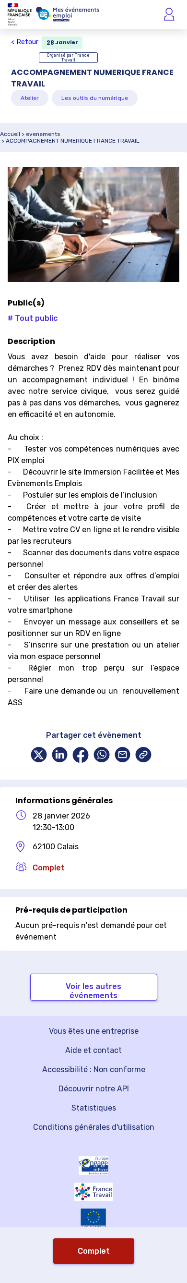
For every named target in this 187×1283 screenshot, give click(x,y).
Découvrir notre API (93, 1088)
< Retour (24, 42)
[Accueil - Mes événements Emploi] (67, 14)
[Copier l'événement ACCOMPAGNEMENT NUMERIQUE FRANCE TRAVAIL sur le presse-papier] (143, 756)
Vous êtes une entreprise (94, 1031)
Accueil (10, 134)
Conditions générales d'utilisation (93, 1127)
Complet (94, 1251)
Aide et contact (93, 1050)
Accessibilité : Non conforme (93, 1069)
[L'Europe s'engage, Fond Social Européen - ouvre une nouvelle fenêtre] (93, 1165)
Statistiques (93, 1107)
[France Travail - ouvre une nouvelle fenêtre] (93, 1192)
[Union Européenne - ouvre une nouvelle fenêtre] (93, 1219)
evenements (43, 134)
